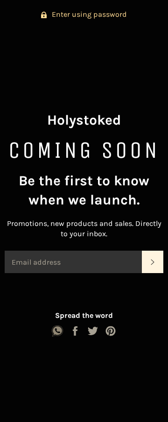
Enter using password (88, 14)
